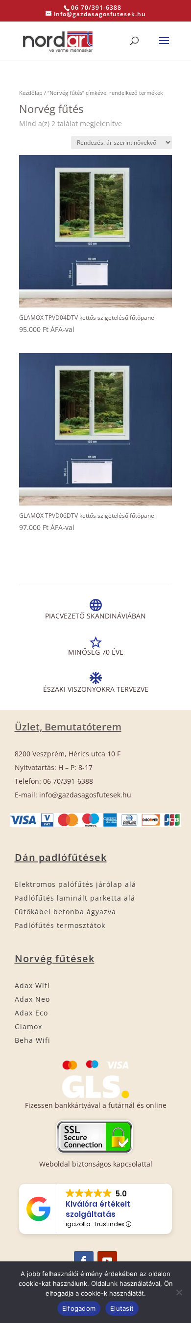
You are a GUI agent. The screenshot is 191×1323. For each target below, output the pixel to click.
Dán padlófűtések (61, 857)
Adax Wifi (32, 985)
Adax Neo (32, 999)
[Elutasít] (179, 1292)
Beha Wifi (32, 1040)
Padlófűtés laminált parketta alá (75, 898)
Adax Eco (31, 1012)
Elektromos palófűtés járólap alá (75, 884)
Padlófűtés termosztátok (60, 925)
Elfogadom (79, 1308)
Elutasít (122, 1308)
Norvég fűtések (55, 958)
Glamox (28, 1026)
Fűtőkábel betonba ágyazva (65, 911)
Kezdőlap (31, 92)
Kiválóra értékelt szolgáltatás (98, 1209)
